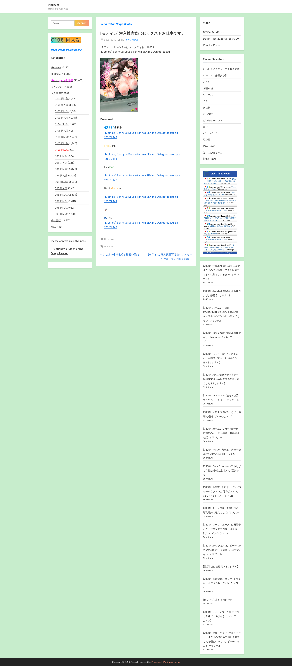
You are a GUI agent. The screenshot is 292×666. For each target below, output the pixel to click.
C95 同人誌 (61, 188)
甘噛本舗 (208, 88)
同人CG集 (56, 86)
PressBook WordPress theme (165, 662)
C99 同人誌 (61, 214)
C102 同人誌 (62, 111)
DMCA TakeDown (213, 32)
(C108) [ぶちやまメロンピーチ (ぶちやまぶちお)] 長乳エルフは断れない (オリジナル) (222, 550)
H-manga (109, 239)
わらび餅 (208, 113)
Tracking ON (228, 253)
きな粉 (206, 107)
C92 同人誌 (61, 169)
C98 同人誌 (61, 207)
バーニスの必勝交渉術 (215, 75)
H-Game (56, 74)
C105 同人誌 (61, 130)
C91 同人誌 (61, 162)
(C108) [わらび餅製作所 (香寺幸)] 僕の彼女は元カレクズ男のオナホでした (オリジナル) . (221, 379)
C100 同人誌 (62, 98)
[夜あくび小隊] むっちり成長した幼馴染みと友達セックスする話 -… (220, 181)
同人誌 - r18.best (211, 234)
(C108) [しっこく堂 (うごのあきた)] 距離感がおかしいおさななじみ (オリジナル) (221, 358)
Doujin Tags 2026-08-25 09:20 (221, 38)
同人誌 (54, 93)
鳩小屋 (206, 139)
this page (80, 241)
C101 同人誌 (61, 104)
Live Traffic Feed (220, 173)
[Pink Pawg (209, 158)
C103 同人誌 (61, 117)
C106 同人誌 (62, 137)
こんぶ (206, 101)
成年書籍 (56, 220)
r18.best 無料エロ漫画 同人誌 (216, 210)
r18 (122, 39)
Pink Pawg (209, 146)
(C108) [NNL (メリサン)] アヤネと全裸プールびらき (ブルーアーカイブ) (221, 616)
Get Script (210, 253)
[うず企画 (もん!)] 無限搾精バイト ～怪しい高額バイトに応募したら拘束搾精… (220, 245)
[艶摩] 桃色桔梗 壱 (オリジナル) (220, 566)
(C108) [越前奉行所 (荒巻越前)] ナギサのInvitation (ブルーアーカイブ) (222, 337)
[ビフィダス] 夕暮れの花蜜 (217, 599)
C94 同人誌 (61, 181)
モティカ (108, 246)
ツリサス (208, 94)
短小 (205, 126)
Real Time (219, 253)
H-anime (56, 67)
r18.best (53, 5)
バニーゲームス (211, 133)
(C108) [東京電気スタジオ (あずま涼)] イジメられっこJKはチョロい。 (222, 583)
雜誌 (53, 226)
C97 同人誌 (61, 201)
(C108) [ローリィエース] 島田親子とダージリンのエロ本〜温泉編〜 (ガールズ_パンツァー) (222, 529)
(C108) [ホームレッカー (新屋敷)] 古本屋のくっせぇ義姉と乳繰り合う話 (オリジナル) (221, 433)
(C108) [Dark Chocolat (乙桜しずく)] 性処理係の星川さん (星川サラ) (222, 470)
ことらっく (209, 81)
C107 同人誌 (62, 143)
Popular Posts (211, 45)
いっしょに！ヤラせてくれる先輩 (221, 68)
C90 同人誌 (61, 156)
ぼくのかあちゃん (212, 152)
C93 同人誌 (61, 175)
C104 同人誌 (62, 124)
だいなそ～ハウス (212, 120)
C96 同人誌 (61, 194)
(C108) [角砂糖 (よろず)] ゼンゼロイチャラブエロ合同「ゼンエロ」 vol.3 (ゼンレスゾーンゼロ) (222, 491)
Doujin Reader (59, 253)
